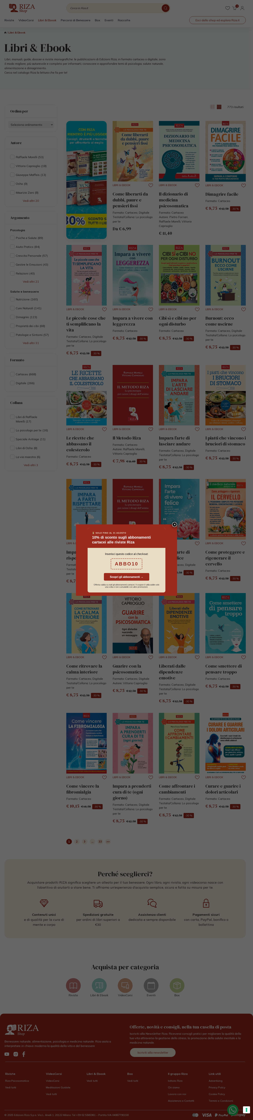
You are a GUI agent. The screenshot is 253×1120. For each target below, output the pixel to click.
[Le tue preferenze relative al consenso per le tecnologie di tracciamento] (246, 1109)
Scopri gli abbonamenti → (126, 576)
